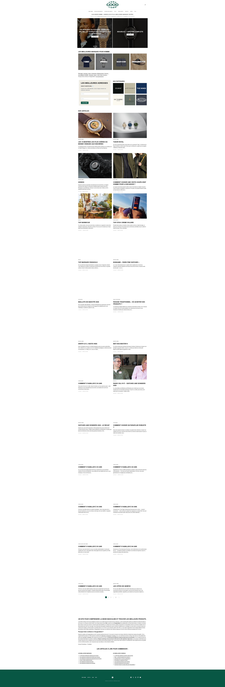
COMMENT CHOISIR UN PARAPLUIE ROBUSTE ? (129, 426)
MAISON (79, 259)
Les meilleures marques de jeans (86, 661)
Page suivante (119, 597)
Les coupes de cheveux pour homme (122, 661)
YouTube (84, 637)
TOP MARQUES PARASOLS (88, 262)
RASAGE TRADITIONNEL (116, 299)
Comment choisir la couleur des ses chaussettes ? (124, 664)
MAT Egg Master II (120, 344)
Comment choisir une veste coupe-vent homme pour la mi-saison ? (129, 183)
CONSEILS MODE (80, 464)
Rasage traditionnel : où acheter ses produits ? (129, 303)
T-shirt (98, 75)
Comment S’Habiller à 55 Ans (90, 546)
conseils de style (113, 16)
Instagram (89, 637)
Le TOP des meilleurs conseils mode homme (123, 655)
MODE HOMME (115, 179)
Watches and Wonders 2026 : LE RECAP (94, 425)
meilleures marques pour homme (101, 16)
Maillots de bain (100, 73)
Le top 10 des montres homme (86, 660)
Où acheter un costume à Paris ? (121, 660)
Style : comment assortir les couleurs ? (122, 657)
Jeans (89, 73)
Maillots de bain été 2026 (88, 302)
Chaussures (94, 73)
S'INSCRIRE (84, 102)
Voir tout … (106, 73)
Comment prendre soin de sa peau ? (121, 663)
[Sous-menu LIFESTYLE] (128, 11)
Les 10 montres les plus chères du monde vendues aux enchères (93, 143)
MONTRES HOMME (81, 139)
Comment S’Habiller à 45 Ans (90, 507)
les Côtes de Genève (122, 586)
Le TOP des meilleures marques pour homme (89, 655)
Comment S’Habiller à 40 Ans (125, 467)
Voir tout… (105, 75)
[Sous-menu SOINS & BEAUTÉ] (123, 11)
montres (118, 16)
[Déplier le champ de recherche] (145, 4)
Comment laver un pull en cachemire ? (122, 658)
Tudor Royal (118, 142)
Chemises (85, 73)
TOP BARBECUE (84, 222)
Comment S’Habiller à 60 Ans (125, 546)
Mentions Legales (117, 680)
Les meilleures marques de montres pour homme (90, 657)
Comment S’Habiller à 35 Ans (90, 467)
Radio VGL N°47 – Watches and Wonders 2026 (129, 384)
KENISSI (81, 182)
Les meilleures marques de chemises (87, 663)
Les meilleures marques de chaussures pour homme (90, 658)
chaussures (125, 16)
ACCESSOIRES (80, 299)
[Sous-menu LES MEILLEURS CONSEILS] (112, 11)
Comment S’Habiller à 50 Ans (125, 507)
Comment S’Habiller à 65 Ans (90, 586)
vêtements (103, 635)
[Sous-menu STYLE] (116, 11)
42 (115, 597)
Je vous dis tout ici (99, 76)
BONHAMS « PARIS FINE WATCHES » (126, 262)
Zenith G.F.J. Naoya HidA (87, 344)
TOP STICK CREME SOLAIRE (123, 222)
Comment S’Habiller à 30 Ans (90, 383)
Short (101, 75)
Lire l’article (95, 37)
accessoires (108, 635)
